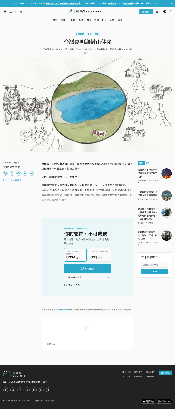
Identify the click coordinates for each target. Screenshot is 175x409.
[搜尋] (169, 11)
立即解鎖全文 (87, 268)
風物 (97, 34)
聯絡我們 (138, 372)
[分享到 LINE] (32, 173)
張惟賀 (140, 222)
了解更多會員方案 (73, 277)
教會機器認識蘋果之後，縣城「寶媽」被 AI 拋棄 (147, 235)
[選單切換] (67, 20)
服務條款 (50, 400)
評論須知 (51, 343)
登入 (77, 284)
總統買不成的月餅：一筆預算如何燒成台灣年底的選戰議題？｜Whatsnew (147, 213)
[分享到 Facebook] (18, 173)
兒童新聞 (80, 34)
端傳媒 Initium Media (22, 400)
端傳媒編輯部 (63, 309)
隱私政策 (39, 400)
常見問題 (126, 376)
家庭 (90, 34)
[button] (63, 20)
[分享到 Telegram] (25, 173)
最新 (141, 163)
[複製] (5, 173)
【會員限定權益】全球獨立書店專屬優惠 (147, 193)
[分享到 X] (12, 173)
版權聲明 (138, 376)
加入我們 (150, 372)
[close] (172, 3)
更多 (148, 163)
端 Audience (143, 199)
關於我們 (126, 372)
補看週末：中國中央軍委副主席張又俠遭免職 (147, 173)
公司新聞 (150, 376)
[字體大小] (10, 11)
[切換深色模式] (163, 11)
